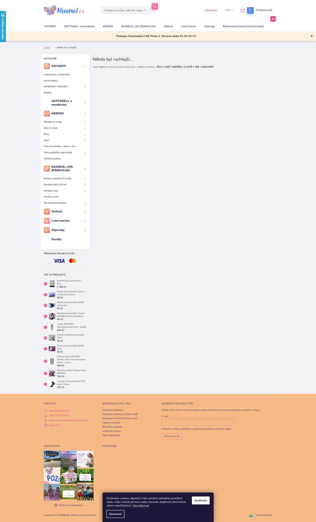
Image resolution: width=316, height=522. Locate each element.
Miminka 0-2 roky (53, 121)
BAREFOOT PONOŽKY (56, 86)
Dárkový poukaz (52, 158)
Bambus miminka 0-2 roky (57, 178)
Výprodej (57, 230)
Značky (56, 239)
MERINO (57, 113)
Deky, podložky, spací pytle (58, 152)
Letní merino (60, 221)
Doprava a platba (111, 422)
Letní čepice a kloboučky (57, 74)
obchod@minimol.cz (59, 410)
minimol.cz (54, 425)
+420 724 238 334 (58, 415)
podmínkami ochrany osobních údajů (212, 428)
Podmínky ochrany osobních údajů (120, 414)
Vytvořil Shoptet (263, 515)
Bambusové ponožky (55, 202)
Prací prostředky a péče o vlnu (60, 146)
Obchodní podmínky (113, 410)
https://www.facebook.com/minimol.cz (69, 420)
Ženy (46, 134)
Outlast (57, 211)
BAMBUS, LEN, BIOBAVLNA (62, 168)
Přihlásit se (171, 436)
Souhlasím (200, 500)
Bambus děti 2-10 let (55, 184)
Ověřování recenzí (112, 431)
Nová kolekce (51, 80)
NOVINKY (58, 66)
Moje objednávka (111, 435)
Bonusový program (112, 426)
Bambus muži (51, 196)
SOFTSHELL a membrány (61, 103)
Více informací (140, 505)
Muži (46, 140)
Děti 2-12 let (50, 128)
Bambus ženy (51, 190)
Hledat (154, 6)
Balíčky (47, 92)
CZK (227, 10)
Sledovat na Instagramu (71, 505)
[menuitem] (50, 26)
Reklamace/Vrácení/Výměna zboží (120, 418)
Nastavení (115, 514)
